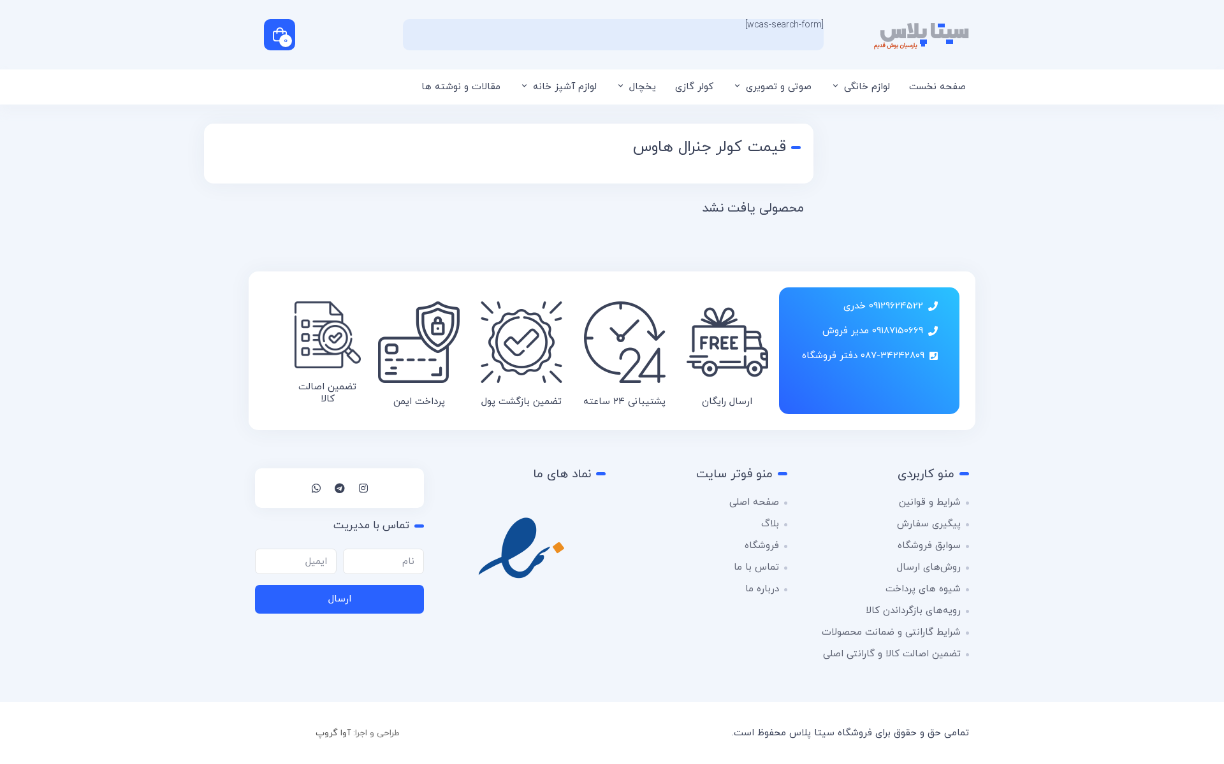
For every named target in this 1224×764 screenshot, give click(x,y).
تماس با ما (756, 567)
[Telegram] (340, 488)
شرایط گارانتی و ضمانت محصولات (891, 632)
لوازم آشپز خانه (565, 87)
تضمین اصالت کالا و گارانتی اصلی (892, 654)
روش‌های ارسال (929, 567)
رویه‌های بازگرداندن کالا (913, 610)
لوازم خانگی (867, 87)
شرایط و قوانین (930, 502)
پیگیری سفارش (929, 524)
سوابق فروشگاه (929, 545)
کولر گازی (694, 87)
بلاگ (770, 524)
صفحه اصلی (754, 502)
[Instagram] (363, 488)
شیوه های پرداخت (923, 589)
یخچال (642, 87)
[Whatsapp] (316, 488)
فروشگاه (762, 545)
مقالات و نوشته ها (460, 87)
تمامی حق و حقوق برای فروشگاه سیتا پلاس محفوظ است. (850, 733)
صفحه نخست (937, 87)
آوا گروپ (333, 733)
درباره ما (762, 589)
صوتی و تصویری (779, 87)
